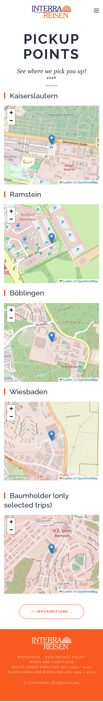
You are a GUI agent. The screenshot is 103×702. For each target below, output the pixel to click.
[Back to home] (51, 10)
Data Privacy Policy (65, 657)
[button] (96, 10)
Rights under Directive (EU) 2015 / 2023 (51, 667)
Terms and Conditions (51, 662)
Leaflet (67, 182)
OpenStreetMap (87, 182)
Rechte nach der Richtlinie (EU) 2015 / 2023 (51, 672)
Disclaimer (29, 657)
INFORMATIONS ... (54, 611)
